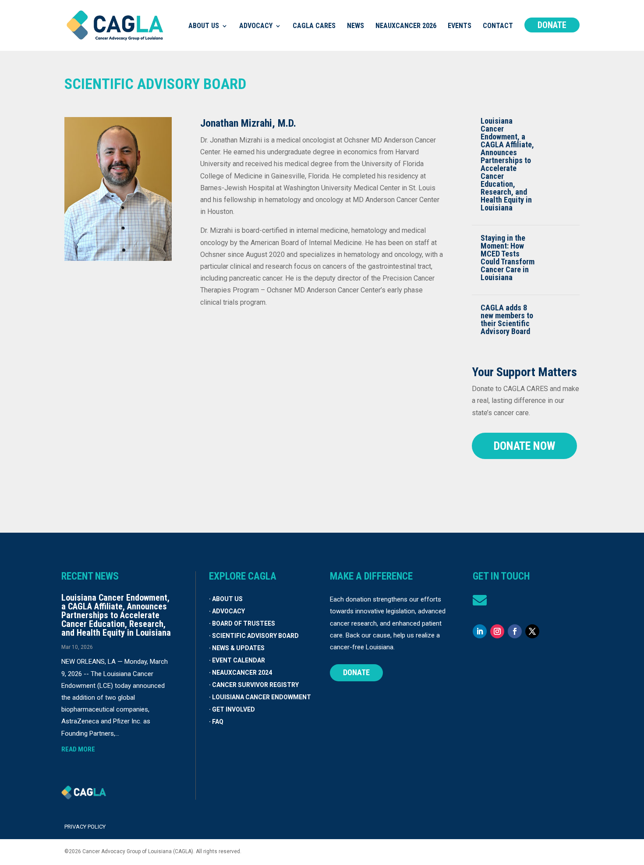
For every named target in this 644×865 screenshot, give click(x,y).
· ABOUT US (226, 598)
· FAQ (216, 721)
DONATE (356, 672)
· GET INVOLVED (232, 709)
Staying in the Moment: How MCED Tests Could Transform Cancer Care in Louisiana (507, 257)
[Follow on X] (532, 631)
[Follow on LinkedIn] (480, 631)
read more (78, 749)
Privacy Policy (85, 826)
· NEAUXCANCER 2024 (240, 672)
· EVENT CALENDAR (237, 660)
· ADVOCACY (227, 611)
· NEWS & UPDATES (237, 647)
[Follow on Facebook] (515, 631)
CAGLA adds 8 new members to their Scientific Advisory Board (507, 319)
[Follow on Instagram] (497, 631)
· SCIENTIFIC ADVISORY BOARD (254, 635)
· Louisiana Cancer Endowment (260, 697)
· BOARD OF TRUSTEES (242, 623)
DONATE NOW (524, 445)
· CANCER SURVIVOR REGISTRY (254, 684)
